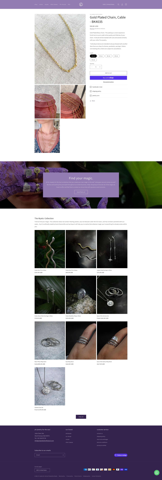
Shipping (92, 28)
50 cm (108, 56)
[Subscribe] (63, 455)
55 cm (116, 56)
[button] (36, 4)
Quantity (92, 63)
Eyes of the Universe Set (103, 316)
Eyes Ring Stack (70, 361)
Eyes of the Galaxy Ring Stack (104, 361)
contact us (100, 433)
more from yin (81, 192)
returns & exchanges (102, 439)
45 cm (101, 56)
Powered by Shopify (53, 476)
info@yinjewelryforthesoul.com (44, 441)
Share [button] (93, 101)
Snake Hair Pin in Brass (71, 270)
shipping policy (101, 436)
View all (81, 417)
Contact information (96, 476)
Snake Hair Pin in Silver (40, 270)
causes (67, 439)
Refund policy (62, 476)
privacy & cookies (101, 445)
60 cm (93, 60)
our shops (68, 436)
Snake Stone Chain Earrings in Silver (44, 316)
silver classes (69, 442)
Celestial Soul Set (39, 407)
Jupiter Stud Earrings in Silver (104, 270)
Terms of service (78, 476)
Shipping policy (86, 476)
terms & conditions (102, 442)
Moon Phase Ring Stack (40, 361)
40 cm (93, 56)
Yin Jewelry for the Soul (43, 476)
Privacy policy (70, 476)
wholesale (68, 433)
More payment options (108, 81)
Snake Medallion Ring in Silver (73, 316)
